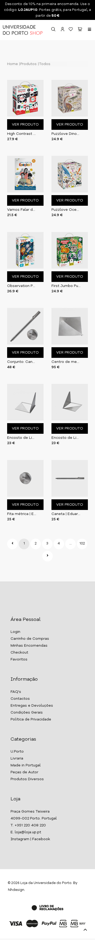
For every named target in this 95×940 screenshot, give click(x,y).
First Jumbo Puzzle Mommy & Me (65, 286)
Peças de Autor (24, 772)
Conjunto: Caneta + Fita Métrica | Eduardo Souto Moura (21, 362)
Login (15, 632)
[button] (80, 30)
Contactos (20, 699)
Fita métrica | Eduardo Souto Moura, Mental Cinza (21, 514)
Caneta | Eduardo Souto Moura (65, 514)
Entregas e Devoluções (32, 705)
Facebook (41, 839)
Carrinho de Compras (30, 639)
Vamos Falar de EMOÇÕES (21, 210)
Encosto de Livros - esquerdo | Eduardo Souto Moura (65, 438)
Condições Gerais (27, 712)
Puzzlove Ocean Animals (65, 210)
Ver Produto (25, 124)
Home (12, 64)
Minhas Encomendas (29, 645)
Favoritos (19, 659)
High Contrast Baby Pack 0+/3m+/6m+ (21, 134)
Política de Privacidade (31, 719)
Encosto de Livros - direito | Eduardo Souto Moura (21, 438)
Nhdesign (16, 890)
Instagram (20, 839)
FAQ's (16, 692)
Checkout (19, 652)
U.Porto (17, 751)
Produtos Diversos (27, 779)
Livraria (17, 758)
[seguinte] (47, 556)
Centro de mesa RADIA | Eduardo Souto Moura (65, 362)
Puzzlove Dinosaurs (65, 134)
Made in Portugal (26, 765)
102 (82, 543)
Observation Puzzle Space (21, 286)
